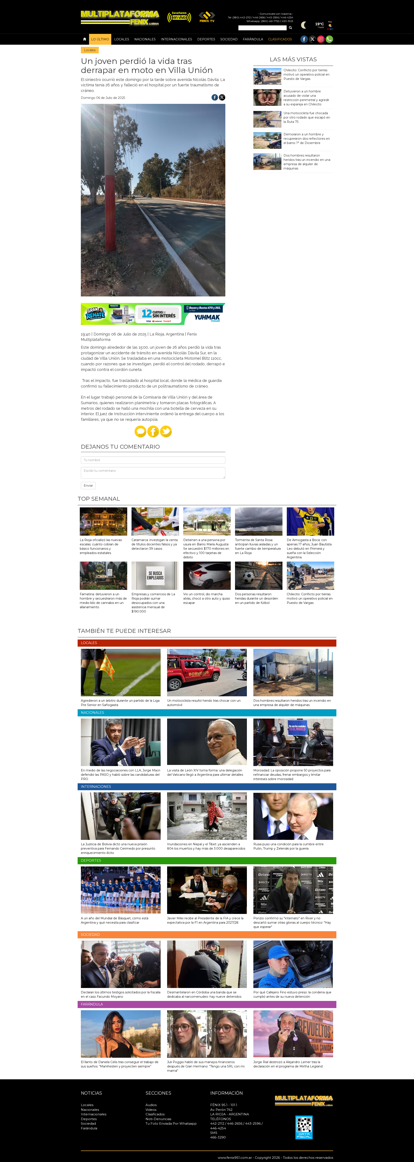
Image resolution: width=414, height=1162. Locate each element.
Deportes (206, 39)
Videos (151, 1110)
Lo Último (100, 39)
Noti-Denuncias (158, 1119)
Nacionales (145, 39)
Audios (151, 1105)
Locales (121, 39)
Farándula (253, 39)
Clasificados (280, 39)
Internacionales (176, 39)
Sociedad (229, 39)
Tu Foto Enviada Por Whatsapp (171, 1123)
